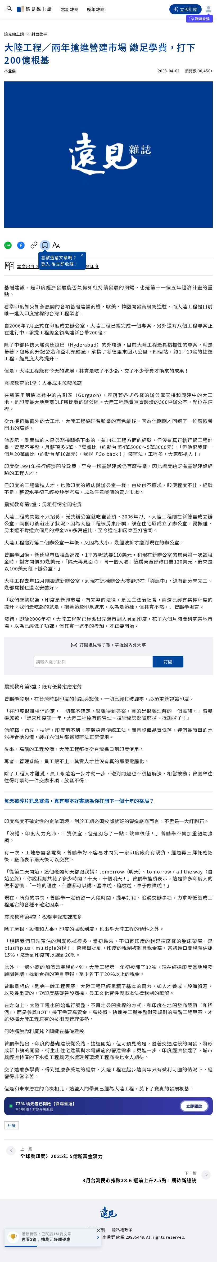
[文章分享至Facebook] (21, 245)
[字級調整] (56, 245)
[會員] (208, 9)
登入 (45, 264)
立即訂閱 (189, 9)
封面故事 (39, 34)
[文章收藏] (45, 245)
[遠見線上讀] (34, 9)
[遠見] (108, 1216)
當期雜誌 (70, 9)
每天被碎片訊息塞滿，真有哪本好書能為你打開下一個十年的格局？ (79, 800)
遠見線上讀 (14, 34)
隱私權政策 (122, 1229)
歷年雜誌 (96, 9)
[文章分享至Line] (8, 245)
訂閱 (168, 661)
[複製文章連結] (34, 245)
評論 (11, 1125)
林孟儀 (10, 70)
